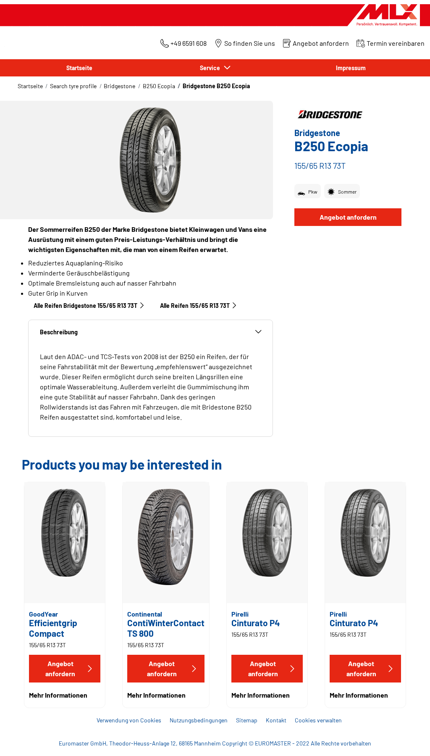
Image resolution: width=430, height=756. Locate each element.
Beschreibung (59, 332)
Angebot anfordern (348, 217)
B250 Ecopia (159, 85)
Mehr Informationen (58, 695)
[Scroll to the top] (408, 738)
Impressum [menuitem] (351, 67)
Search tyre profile (73, 85)
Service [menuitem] (211, 67)
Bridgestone (119, 85)
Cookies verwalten (318, 720)
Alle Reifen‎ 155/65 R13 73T (195, 305)
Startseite (30, 85)
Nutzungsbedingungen (199, 720)
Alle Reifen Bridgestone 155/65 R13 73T (85, 305)
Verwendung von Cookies (129, 720)
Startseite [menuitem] (79, 67)
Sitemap (246, 720)
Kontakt (276, 720)
